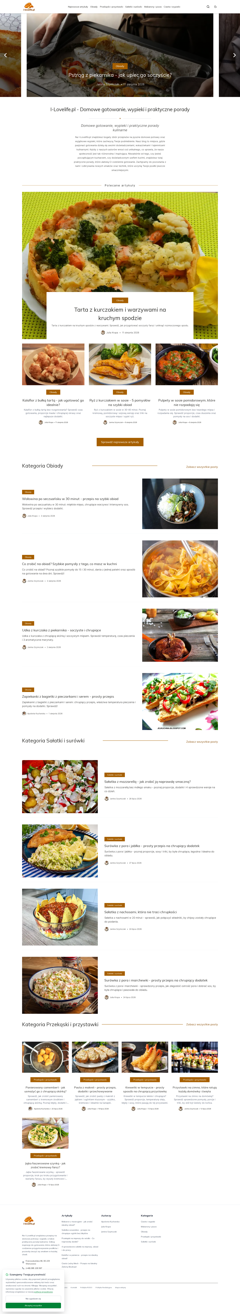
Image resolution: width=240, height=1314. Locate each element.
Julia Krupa (106, 1226)
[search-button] (208, 6)
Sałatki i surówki (133, 6)
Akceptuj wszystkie (33, 1305)
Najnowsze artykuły (78, 6)
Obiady (94, 6)
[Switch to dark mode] (215, 6)
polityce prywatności (43, 1292)
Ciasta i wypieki (172, 6)
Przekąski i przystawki (111, 6)
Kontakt (74, 1287)
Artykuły (67, 1215)
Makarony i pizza (153, 6)
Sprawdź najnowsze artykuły (120, 442)
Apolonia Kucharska (110, 1221)
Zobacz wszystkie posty (202, 467)
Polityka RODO (86, 1287)
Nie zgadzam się (33, 1298)
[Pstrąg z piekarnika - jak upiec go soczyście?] (120, 55)
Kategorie (147, 1215)
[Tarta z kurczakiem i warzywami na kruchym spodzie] (120, 265)
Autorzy (106, 1215)
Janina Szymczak (109, 1231)
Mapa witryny (120, 1287)
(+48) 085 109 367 (34, 1268)
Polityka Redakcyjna (104, 1287)
